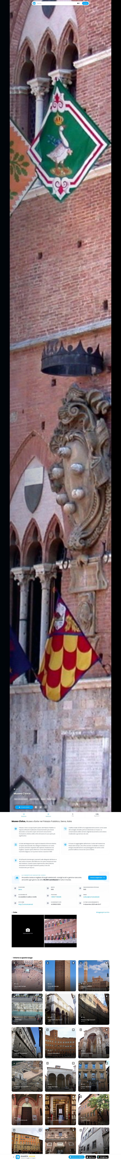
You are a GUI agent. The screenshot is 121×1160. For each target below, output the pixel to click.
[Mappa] (40, 807)
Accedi (85, 3)
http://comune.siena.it (25, 904)
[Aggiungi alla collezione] (36, 807)
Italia (16, 789)
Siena (20, 889)
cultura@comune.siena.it (91, 897)
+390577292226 (56, 897)
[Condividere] (45, 807)
